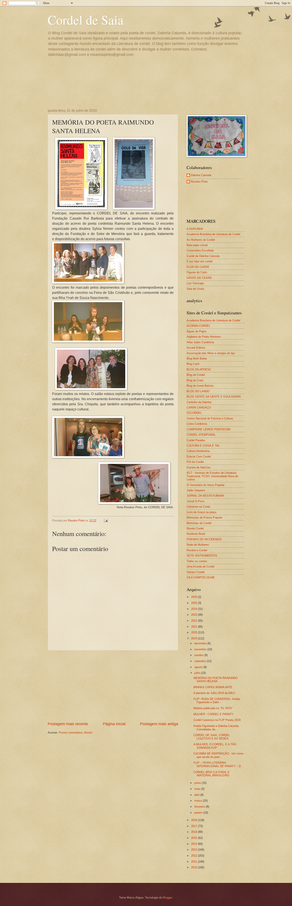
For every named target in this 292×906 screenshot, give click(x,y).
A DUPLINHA (195, 228)
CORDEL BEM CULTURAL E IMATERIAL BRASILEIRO (211, 774)
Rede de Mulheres (198, 544)
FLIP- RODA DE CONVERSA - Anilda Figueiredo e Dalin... (216, 700)
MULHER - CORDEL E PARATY (213, 714)
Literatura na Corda (198, 506)
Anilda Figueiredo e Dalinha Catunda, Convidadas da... (216, 727)
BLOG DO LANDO (198, 391)
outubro (199, 655)
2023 (194, 614)
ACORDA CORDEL (198, 325)
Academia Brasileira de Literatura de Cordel (213, 234)
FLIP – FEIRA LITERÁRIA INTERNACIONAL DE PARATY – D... (218, 764)
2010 (194, 867)
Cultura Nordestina (198, 451)
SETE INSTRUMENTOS (202, 555)
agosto (199, 667)
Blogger (167, 897)
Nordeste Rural (196, 533)
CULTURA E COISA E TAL (203, 445)
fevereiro (200, 806)
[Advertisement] (113, 686)
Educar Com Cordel (199, 456)
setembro (200, 661)
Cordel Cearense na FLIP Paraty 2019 (216, 720)
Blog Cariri (193, 363)
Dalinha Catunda (201, 175)
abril (197, 794)
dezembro (200, 643)
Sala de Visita (195, 288)
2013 (194, 849)
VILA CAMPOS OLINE (201, 577)
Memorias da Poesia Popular (204, 517)
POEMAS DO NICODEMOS (204, 539)
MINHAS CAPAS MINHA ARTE (212, 687)
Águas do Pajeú (196, 331)
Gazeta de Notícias (199, 467)
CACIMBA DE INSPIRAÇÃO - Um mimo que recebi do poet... (218, 755)
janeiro (198, 812)
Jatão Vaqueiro (196, 490)
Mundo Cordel (195, 528)
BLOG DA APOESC (199, 369)
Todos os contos (197, 561)
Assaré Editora (196, 347)
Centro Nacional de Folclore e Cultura (210, 418)
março (198, 800)
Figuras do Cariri (197, 272)
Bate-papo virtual (197, 245)
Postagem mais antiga (159, 724)
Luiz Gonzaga (195, 283)
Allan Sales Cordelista (200, 342)
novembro (200, 649)
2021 (194, 626)
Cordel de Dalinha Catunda (203, 256)
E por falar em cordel (199, 261)
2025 (194, 602)
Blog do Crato (195, 380)
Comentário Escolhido (200, 250)
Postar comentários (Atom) (75, 732)
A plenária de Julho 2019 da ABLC (214, 693)
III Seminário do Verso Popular (205, 485)
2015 (194, 837)
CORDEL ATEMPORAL (201, 434)
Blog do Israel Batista (200, 385)
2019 (194, 638)
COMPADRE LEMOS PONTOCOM (208, 429)
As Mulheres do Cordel (201, 239)
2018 (194, 820)
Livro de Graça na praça (201, 512)
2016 (194, 831)
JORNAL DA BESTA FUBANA (205, 495)
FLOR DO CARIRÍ (198, 267)
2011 (194, 861)
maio (197, 788)
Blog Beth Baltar (197, 358)
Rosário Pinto (199, 181)
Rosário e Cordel (197, 550)
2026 (194, 597)
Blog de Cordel (196, 374)
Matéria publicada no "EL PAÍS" (213, 708)
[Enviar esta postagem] (106, 520)
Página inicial (114, 724)
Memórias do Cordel (199, 523)
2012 (194, 855)
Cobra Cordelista (197, 423)
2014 (194, 843)
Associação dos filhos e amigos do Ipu (211, 353)
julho (197, 672)
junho (198, 782)
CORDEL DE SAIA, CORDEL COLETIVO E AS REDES (211, 737)
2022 (194, 620)
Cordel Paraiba (196, 440)
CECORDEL (194, 412)
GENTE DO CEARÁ (199, 277)
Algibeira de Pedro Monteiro (204, 336)
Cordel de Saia (86, 19)
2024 (194, 608)
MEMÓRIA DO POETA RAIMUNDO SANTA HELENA (215, 679)
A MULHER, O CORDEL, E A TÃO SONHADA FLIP (214, 746)
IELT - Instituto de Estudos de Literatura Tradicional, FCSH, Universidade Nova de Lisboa (212, 476)
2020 (194, 632)
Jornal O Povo (195, 501)
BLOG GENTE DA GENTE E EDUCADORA (214, 396)
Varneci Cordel (196, 572)
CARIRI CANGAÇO (199, 407)
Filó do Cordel (195, 461)
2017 (194, 826)
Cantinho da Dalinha (199, 402)
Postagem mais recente (68, 724)
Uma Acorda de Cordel (200, 566)
